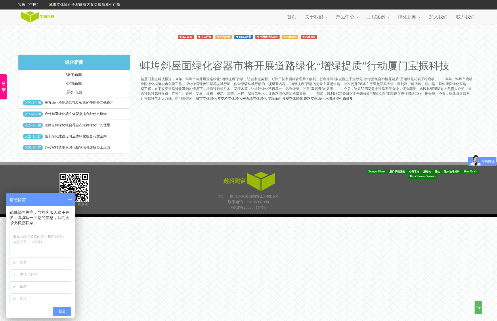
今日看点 (414, 171)
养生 (437, 171)
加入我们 (438, 16)
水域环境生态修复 (339, 99)
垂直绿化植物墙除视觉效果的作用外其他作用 (79, 103)
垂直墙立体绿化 (254, 99)
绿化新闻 (74, 62)
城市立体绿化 (206, 99)
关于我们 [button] (314, 16)
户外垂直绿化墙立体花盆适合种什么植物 (76, 114)
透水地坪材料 (452, 171)
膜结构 (427, 171)
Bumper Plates (376, 171)
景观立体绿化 (292, 99)
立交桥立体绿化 (229, 99)
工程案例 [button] (377, 16)
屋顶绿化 (274, 99)
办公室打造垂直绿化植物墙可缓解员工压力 (77, 147)
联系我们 (465, 16)
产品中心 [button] (345, 16)
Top (478, 307)
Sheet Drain (470, 171)
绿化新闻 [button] (408, 16)
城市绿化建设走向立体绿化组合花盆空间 (76, 136)
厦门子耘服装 (397, 171)
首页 (291, 16)
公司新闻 (74, 83)
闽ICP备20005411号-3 (248, 207)
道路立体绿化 (314, 99)
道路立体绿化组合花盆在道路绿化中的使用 (77, 125)
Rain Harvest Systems (423, 176)
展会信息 (74, 92)
